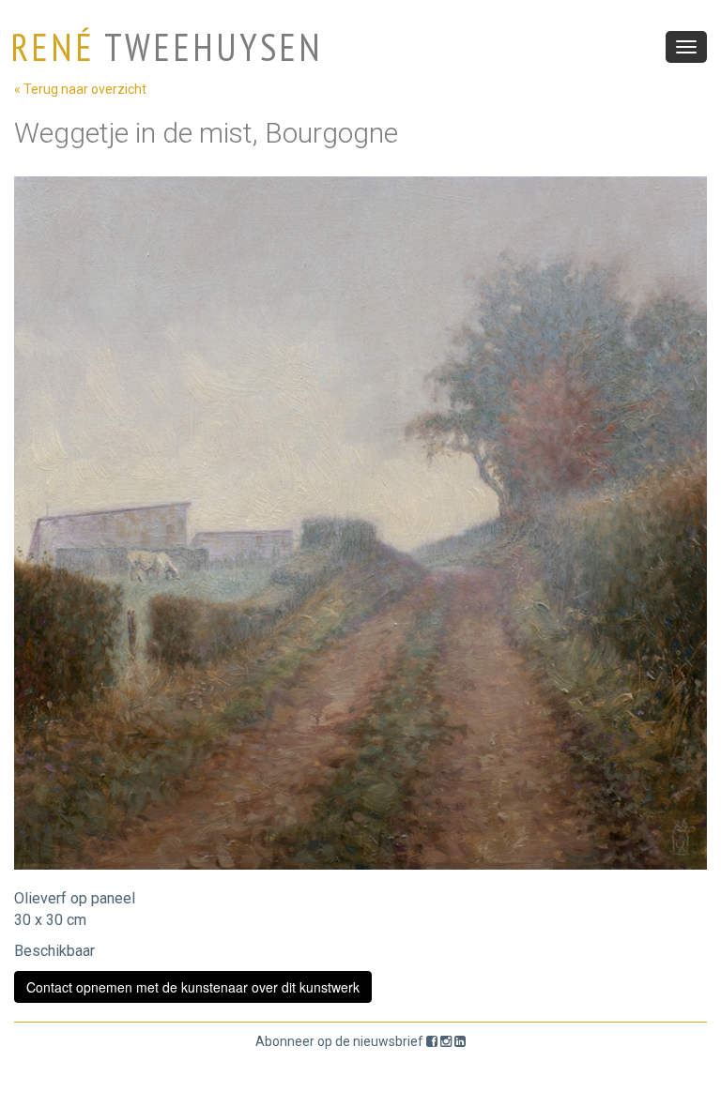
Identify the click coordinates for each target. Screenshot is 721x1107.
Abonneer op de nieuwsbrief (339, 1041)
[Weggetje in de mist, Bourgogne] (360, 523)
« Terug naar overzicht (80, 89)
